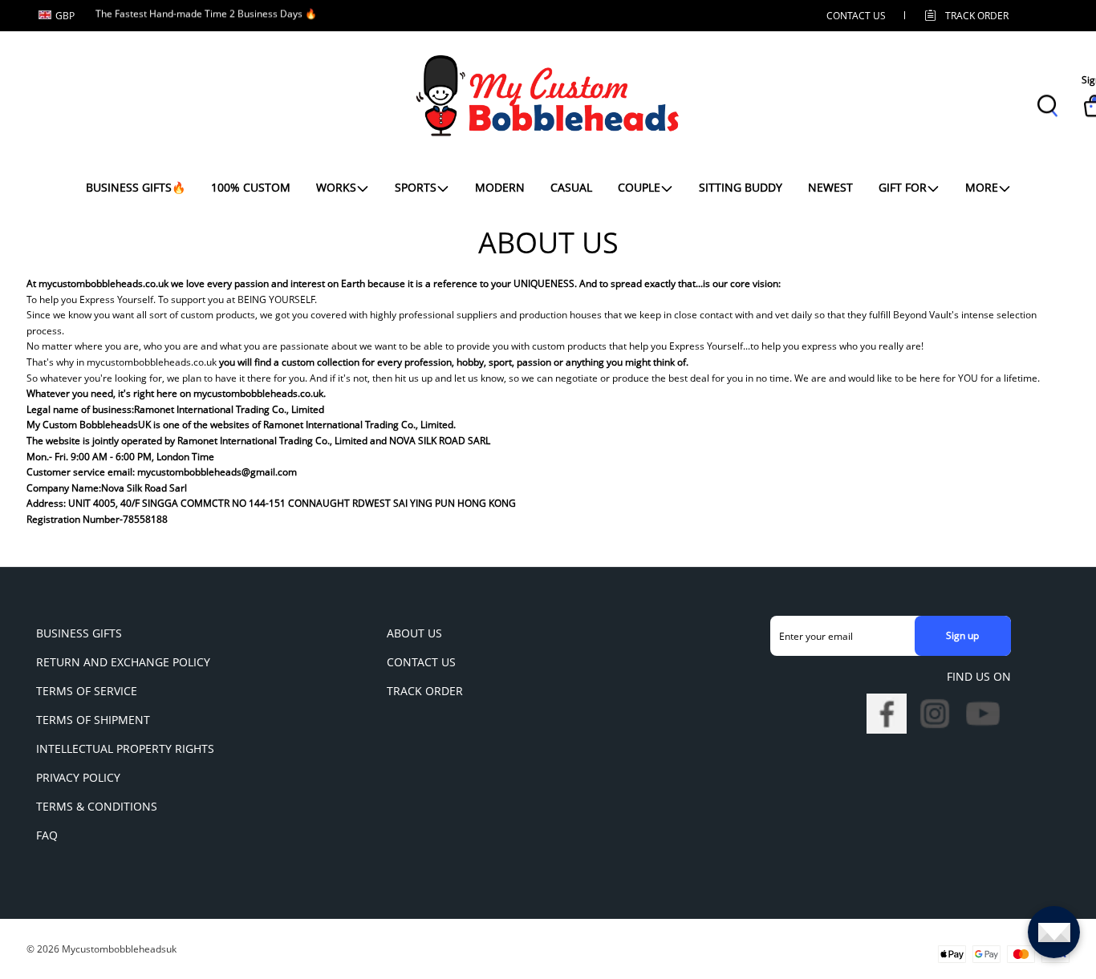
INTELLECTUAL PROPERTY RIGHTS (125, 748)
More (981, 187)
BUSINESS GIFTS (79, 633)
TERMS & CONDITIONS (96, 806)
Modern (500, 187)
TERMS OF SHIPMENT (93, 719)
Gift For (903, 187)
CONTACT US (856, 15)
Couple (639, 187)
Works (336, 187)
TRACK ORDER (425, 690)
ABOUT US (414, 633)
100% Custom (250, 187)
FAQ (47, 835)
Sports (415, 187)
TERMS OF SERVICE (86, 690)
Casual (571, 187)
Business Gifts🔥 (135, 187)
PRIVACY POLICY (78, 777)
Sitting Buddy (740, 187)
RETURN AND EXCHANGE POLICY (123, 662)
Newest (830, 187)
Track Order (977, 15)
